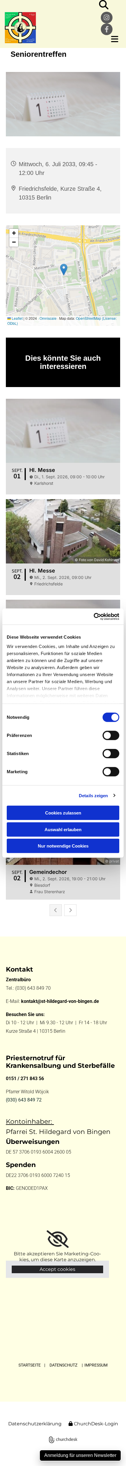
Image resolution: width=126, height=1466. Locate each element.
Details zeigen (93, 795)
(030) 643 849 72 (24, 1100)
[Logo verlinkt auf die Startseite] (47, 27)
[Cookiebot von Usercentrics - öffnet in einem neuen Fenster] (93, 616)
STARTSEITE (29, 1365)
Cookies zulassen (63, 812)
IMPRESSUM (96, 1365)
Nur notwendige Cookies (63, 845)
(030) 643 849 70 (33, 988)
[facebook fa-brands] (107, 29)
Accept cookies (57, 1269)
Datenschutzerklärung (35, 1424)
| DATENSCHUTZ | (64, 1365)
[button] (110, 39)
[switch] (111, 735)
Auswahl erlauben (63, 829)
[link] (58, 1239)
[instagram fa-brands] (107, 17)
